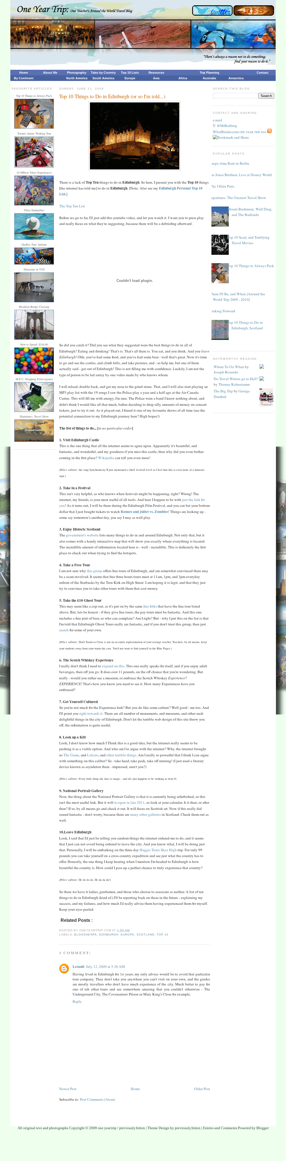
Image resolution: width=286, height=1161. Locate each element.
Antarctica (236, 78)
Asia (156, 78)
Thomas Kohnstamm (234, 384)
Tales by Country (103, 72)
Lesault (78, 966)
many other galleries (145, 814)
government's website (82, 535)
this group (94, 570)
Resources (156, 72)
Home (23, 72)
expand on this (113, 665)
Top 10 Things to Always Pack (250, 265)
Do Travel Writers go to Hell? (236, 378)
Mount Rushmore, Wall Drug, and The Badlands (249, 212)
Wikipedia (106, 457)
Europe (130, 78)
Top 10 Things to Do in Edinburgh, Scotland (245, 325)
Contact (262, 72)
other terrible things (121, 754)
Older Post (202, 1088)
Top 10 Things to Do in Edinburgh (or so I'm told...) (112, 96)
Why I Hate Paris (221, 186)
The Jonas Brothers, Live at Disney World (240, 174)
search (64, 629)
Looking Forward (222, 310)
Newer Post (68, 1088)
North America (76, 78)
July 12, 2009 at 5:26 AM (105, 966)
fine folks (150, 606)
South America (103, 78)
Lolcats (92, 754)
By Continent (24, 78)
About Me (50, 72)
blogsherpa (85, 934)
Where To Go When (229, 366)
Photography (76, 72)
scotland (145, 934)
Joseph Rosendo (226, 372)
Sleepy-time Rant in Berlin (229, 163)
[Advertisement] (143, 1147)
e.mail (217, 120)
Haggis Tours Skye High (158, 849)
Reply (77, 1001)
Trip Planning (209, 72)
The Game (71, 754)
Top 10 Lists (130, 72)
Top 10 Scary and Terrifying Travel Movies (248, 240)
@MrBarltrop (227, 125)
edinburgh (108, 934)
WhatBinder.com (226, 131)
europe (127, 934)
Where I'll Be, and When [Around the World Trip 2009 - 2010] (237, 296)
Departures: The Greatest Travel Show (237, 197)
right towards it (91, 713)
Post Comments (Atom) (97, 1099)
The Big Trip (223, 391)
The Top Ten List (72, 205)
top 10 (162, 934)
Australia (209, 78)
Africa (182, 78)
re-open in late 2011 (129, 802)
